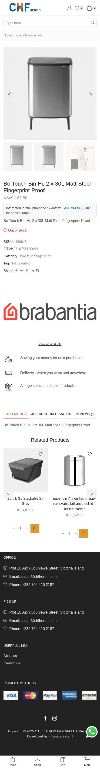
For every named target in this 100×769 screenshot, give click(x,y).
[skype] (37, 271)
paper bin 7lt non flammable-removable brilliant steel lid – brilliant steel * (74, 504)
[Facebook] (16, 271)
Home (8, 35)
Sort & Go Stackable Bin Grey (25, 501)
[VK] (21, 271)
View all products (50, 344)
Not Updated (20, 263)
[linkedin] (32, 271)
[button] (9, 94)
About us (10, 656)
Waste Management (29, 35)
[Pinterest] (27, 271)
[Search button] (92, 22)
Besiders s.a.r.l (62, 736)
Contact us (11, 663)
